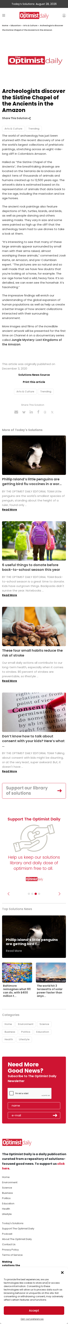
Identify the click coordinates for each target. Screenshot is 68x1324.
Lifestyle (24, 1039)
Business (10, 1032)
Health (9, 1039)
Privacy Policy (10, 1249)
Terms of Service (12, 1255)
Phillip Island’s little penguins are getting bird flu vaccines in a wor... (32, 481)
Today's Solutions (12, 1223)
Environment (25, 1024)
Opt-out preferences (32, 1319)
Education (16, 25)
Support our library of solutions (27, 790)
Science (44, 1024)
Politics (25, 1032)
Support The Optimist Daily (18, 1228)
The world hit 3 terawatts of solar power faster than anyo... (50, 991)
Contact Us (8, 1244)
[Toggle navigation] (3, 15)
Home (5, 25)
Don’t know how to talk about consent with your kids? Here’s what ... (33, 741)
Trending (33, 128)
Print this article (34, 382)
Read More (9, 509)
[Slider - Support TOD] (36, 894)
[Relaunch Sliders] (39, 894)
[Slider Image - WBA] (32, 894)
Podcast (7, 1234)
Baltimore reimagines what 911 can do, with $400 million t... (17, 991)
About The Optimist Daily (17, 1239)
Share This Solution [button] (15, 118)
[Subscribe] (29, 894)
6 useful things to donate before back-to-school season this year (31, 567)
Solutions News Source (34, 375)
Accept (34, 1311)
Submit (55, 1115)
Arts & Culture (30, 25)
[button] (62, 1272)
